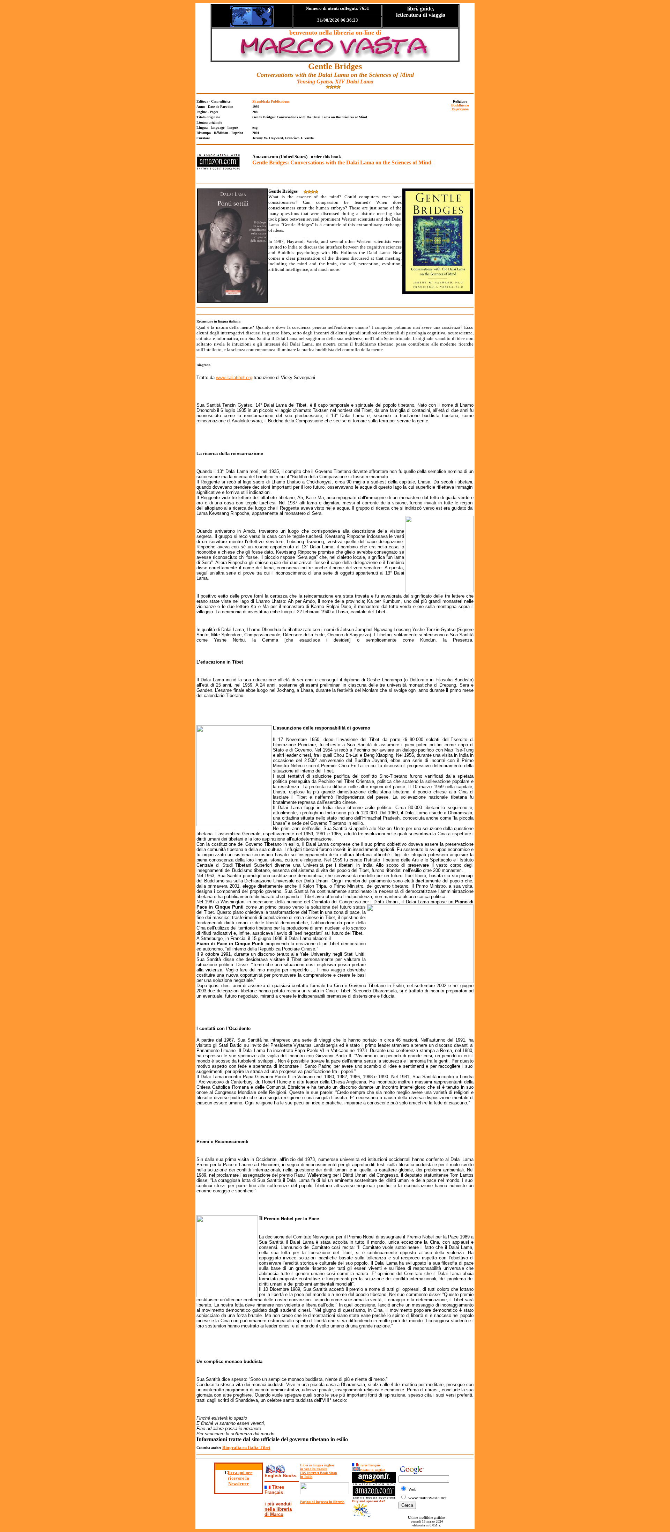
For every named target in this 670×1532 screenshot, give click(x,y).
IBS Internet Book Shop (318, 1473)
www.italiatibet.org (234, 377)
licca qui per (240, 1472)
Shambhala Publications (271, 101)
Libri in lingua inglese (317, 1465)
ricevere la (238, 1478)
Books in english (373, 1470)
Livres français (369, 1465)
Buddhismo (460, 105)
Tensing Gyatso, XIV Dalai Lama (335, 81)
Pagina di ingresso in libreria (322, 1502)
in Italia (306, 1477)
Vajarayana (460, 109)
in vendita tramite (313, 1469)
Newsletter (238, 1483)
